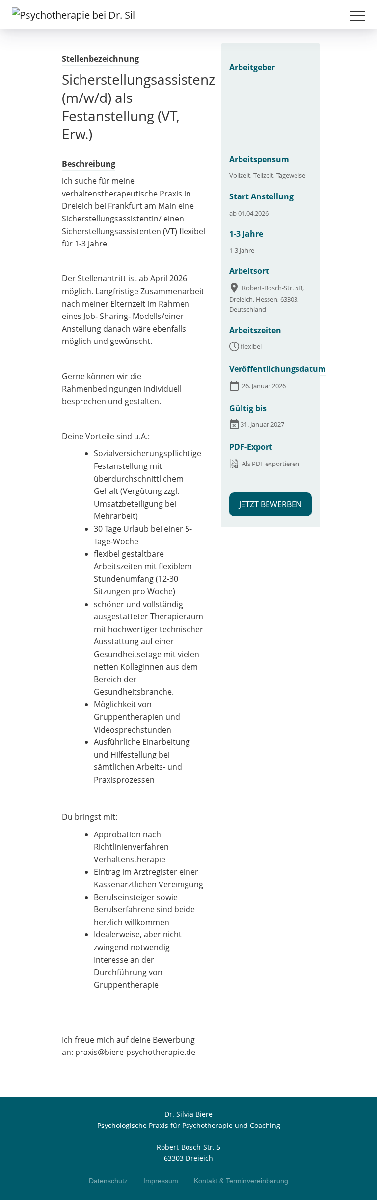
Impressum (160, 1181)
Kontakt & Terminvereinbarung (241, 1181)
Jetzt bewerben (270, 504)
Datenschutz (108, 1181)
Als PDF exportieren (270, 463)
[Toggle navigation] (357, 18)
